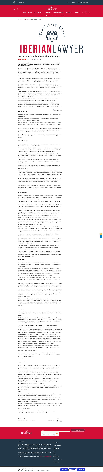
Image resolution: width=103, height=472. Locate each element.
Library (54, 453)
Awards (54, 15)
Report (54, 450)
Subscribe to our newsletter (82, 2)
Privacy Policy (56, 456)
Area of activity (38, 12)
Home (24, 12)
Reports (41, 15)
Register (73, 2)
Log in (68, 2)
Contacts (77, 12)
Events (47, 15)
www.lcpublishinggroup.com (45, 456)
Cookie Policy (56, 461)
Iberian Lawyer (56, 448)
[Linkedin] (14, 9)
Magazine (48, 12)
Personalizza (72, 469)
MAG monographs (58, 12)
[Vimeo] (17, 9)
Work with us (21, 2)
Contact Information (57, 445)
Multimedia (68, 12)
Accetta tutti (81, 469)
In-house (30, 12)
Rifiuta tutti (64, 469)
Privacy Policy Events (57, 459)
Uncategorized (27, 19)
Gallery (62, 15)
